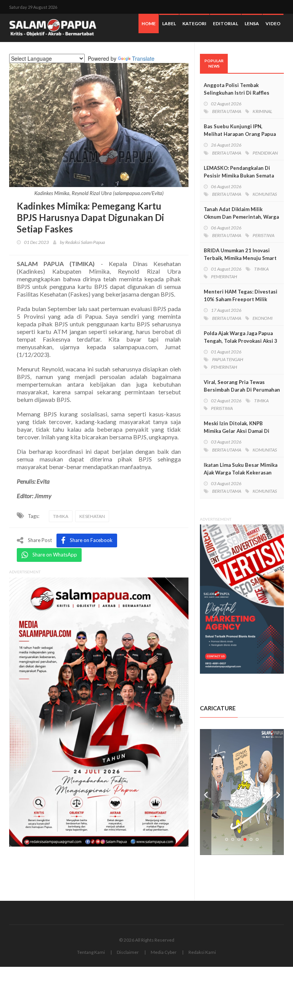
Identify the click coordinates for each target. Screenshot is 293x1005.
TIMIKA (60, 516)
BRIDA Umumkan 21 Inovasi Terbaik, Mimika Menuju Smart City (240, 258)
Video (273, 23)
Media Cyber (164, 952)
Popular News (214, 63)
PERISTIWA (263, 235)
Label (169, 23)
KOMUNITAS (265, 194)
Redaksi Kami (202, 952)
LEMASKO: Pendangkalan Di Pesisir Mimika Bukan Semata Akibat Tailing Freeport (239, 175)
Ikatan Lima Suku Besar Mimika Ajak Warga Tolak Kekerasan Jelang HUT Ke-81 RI (240, 472)
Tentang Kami (91, 952)
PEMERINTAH (224, 276)
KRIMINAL (262, 111)
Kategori (194, 23)
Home (149, 23)
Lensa (252, 23)
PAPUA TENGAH (227, 359)
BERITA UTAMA (226, 111)
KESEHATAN (92, 516)
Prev (205, 792)
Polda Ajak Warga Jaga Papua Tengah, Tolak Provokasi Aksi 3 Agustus (240, 341)
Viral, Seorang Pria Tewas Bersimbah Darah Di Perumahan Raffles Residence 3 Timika (242, 389)
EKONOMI (262, 318)
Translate (143, 58)
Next (278, 792)
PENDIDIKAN (265, 153)
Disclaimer (128, 952)
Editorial (225, 23)
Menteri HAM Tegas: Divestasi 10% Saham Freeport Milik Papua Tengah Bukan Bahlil (240, 299)
